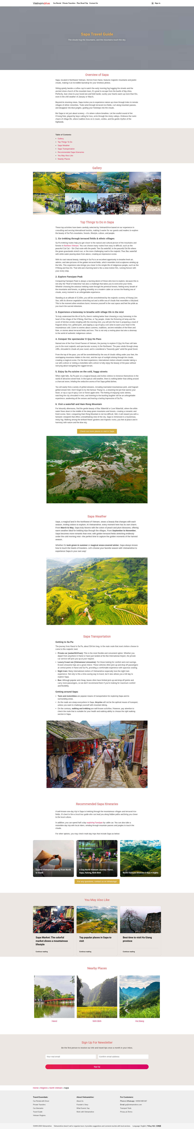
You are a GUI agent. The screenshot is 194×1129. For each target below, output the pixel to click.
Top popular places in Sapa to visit (95, 939)
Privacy (123, 1112)
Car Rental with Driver (41, 1101)
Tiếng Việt (151, 1126)
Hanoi (54, 1021)
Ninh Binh (97, 1021)
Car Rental (57, 3)
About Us (80, 1101)
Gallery (61, 139)
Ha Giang (139, 1021)
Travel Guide (37, 1112)
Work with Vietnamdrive (85, 1112)
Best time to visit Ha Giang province (137, 939)
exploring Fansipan (95, 823)
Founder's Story (82, 1105)
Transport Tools (125, 1108)
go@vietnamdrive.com (133, 1105)
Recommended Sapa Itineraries (71, 152)
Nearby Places (64, 159)
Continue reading (42, 951)
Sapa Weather (64, 145)
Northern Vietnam (71, 246)
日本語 (158, 1126)
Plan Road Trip (82, 3)
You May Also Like (65, 156)
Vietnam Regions (39, 1115)
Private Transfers (69, 3)
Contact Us (93, 3)
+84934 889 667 (141, 1101)
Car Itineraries (38, 1108)
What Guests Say (83, 1108)
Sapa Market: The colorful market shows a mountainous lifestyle (52, 941)
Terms (130, 1112)
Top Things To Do (65, 142)
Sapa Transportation (66, 149)
